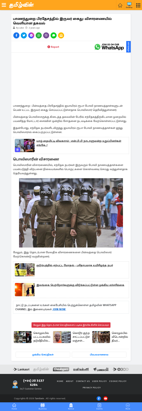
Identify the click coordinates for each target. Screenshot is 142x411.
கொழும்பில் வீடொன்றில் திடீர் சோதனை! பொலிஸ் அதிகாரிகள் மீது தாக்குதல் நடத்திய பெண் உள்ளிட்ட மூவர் (120, 337)
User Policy (99, 381)
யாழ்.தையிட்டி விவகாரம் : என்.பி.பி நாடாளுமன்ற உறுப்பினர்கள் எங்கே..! (78, 143)
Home (60, 381)
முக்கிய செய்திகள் (43, 354)
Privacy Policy (92, 388)
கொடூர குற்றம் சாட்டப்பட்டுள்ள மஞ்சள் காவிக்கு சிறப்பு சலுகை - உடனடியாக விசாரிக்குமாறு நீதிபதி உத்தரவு (83, 337)
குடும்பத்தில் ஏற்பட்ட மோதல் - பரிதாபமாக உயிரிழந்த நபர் (74, 265)
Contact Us (83, 381)
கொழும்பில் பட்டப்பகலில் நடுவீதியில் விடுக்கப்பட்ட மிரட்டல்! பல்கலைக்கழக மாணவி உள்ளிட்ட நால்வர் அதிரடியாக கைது (43, 337)
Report (55, 47)
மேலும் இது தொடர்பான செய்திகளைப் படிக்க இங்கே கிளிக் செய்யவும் (71, 325)
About (70, 381)
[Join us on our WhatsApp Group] (109, 47)
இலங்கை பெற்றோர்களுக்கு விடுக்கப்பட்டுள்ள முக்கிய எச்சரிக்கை (80, 285)
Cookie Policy (118, 381)
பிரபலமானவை (99, 354)
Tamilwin (39, 398)
